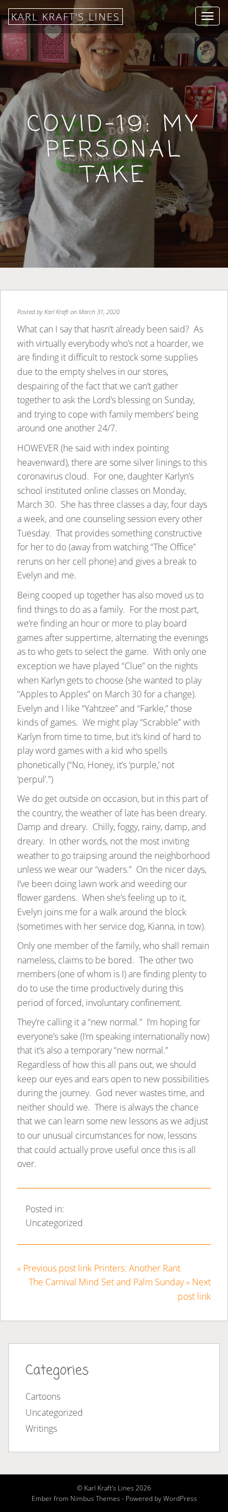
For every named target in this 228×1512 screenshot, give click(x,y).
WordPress (180, 1498)
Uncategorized (54, 1223)
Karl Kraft (56, 311)
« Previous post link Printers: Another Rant (98, 1268)
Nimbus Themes (95, 1498)
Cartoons (42, 1396)
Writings (41, 1428)
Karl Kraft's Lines (65, 16)
